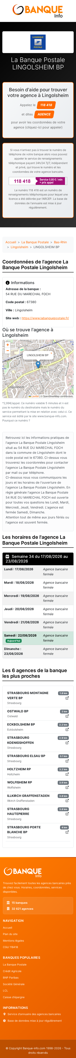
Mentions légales (13, 940)
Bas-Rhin (60, 242)
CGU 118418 (10, 947)
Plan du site (10, 934)
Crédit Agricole (12, 971)
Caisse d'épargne (14, 997)
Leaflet (35, 396)
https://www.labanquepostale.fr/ (45, 318)
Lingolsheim (19, 247)
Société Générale (14, 984)
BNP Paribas (11, 977)
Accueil (10, 242)
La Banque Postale (35, 242)
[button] (38, 365)
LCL (5, 990)
